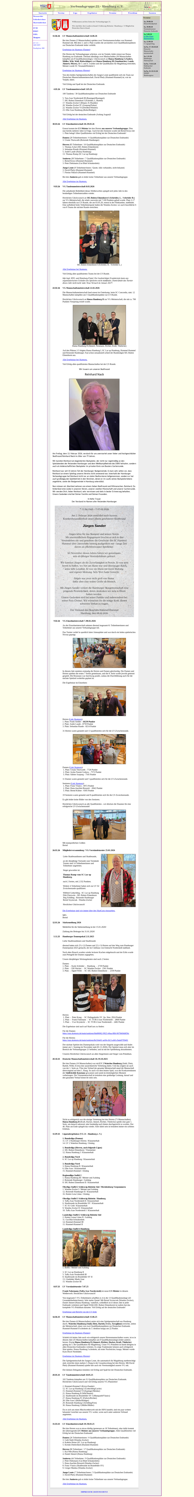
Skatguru (36, 37)
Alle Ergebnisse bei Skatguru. (75, 269)
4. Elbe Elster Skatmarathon (149, 37)
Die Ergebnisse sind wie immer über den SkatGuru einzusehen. (89, 911)
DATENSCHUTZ (101, 1492)
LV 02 (35, 28)
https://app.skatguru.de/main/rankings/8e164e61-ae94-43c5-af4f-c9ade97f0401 (95, 1040)
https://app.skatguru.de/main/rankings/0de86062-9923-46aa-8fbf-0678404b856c (96, 1033)
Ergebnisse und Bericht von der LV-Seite (80, 1312)
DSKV (35, 31)
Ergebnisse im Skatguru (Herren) (76, 70)
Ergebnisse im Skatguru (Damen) (76, 50)
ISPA (35, 34)
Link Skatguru (76, 719)
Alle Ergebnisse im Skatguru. (75, 119)
